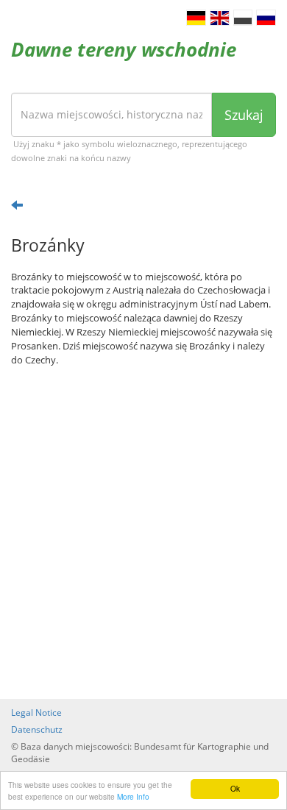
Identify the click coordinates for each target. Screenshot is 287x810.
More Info (133, 796)
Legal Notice (36, 712)
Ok (235, 788)
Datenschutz (37, 729)
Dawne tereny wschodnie (123, 49)
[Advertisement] (143, 532)
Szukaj (243, 115)
